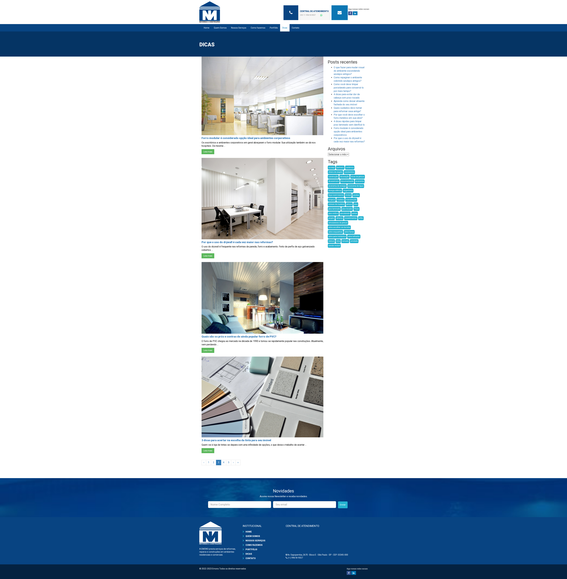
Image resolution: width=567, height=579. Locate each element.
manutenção (351, 200)
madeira (340, 200)
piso (355, 204)
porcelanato (345, 213)
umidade (354, 241)
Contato (295, 28)
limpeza (332, 200)
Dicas (284, 28)
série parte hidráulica (337, 236)
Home (206, 28)
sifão (361, 218)
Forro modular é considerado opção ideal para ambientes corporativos (246, 138)
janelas (356, 195)
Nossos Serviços (238, 28)
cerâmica (350, 167)
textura (331, 241)
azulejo (332, 167)
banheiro (340, 167)
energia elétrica (335, 191)
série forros (349, 232)
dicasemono (334, 181)
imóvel (348, 195)
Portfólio (274, 28)
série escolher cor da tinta (339, 227)
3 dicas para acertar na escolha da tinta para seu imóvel (236, 440)
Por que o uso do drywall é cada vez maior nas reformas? (237, 242)
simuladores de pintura (338, 223)
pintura (349, 204)
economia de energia (337, 186)
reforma (339, 218)
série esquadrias (335, 232)
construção (333, 177)
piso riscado (347, 209)
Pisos (356, 209)
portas (354, 213)
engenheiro (348, 191)
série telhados (354, 236)
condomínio (349, 172)
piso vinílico (333, 213)
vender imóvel (334, 246)
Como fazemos (258, 28)
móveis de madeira (336, 204)
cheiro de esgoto (335, 172)
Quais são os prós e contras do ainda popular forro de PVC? (239, 336)
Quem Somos (220, 28)
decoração (344, 177)
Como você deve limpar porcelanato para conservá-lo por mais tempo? (349, 87)
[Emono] (225, 12)
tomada (345, 241)
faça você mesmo (336, 195)
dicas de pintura (357, 177)
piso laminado (334, 209)
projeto (331, 218)
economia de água (355, 186)
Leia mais (207, 152)
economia (360, 181)
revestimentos (351, 218)
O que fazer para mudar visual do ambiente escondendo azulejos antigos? (349, 71)
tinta (338, 241)
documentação (347, 181)
